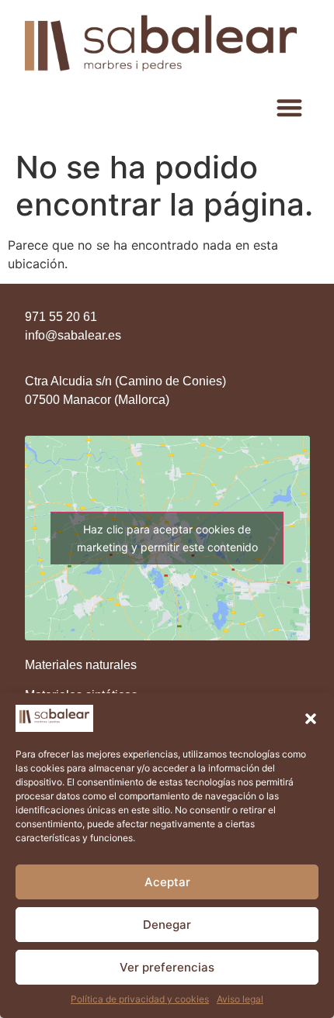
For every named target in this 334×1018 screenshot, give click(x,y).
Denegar (167, 924)
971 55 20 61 (61, 316)
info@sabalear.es (73, 335)
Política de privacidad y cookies (140, 999)
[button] (310, 718)
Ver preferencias (167, 967)
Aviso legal (240, 999)
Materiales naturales (81, 664)
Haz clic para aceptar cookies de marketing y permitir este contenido (167, 538)
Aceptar (167, 882)
